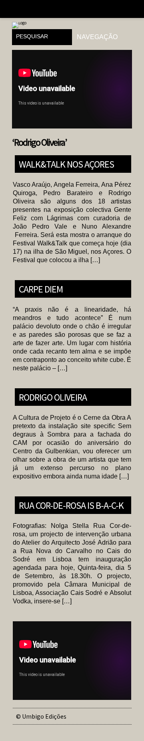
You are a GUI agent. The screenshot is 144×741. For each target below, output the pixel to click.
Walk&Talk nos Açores (66, 164)
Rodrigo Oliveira (53, 397)
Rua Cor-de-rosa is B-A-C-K (71, 505)
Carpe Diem (41, 288)
